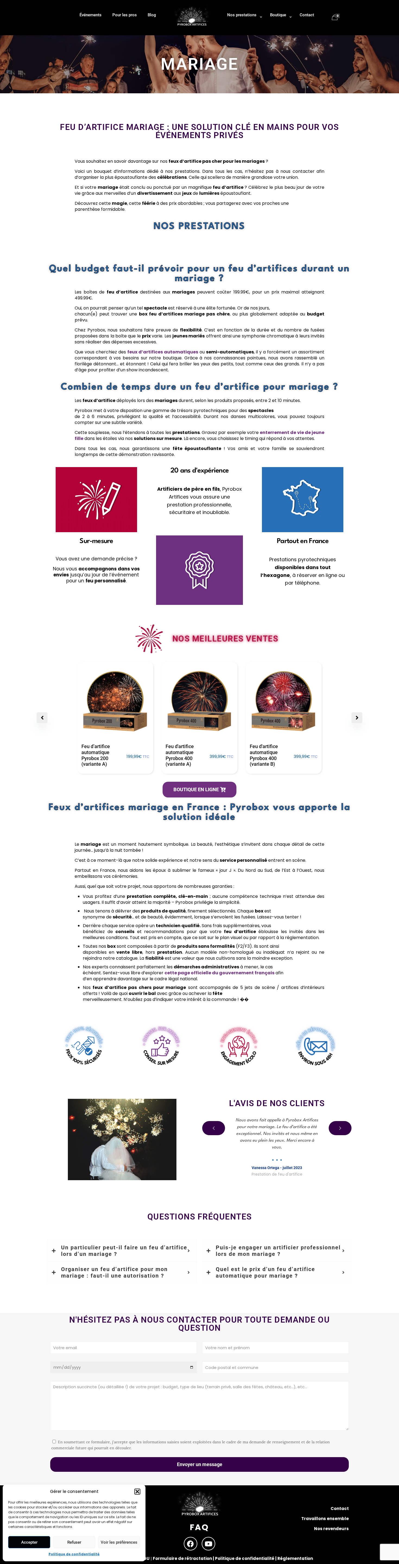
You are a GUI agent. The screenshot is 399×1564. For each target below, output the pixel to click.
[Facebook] (190, 1543)
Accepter (29, 1542)
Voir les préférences (119, 1542)
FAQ (199, 1527)
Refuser (74, 1542)
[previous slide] (213, 1128)
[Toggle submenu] (243, 32)
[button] (137, 1491)
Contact (340, 1508)
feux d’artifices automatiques (162, 352)
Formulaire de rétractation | (184, 1558)
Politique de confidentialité (74, 1554)
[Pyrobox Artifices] (191, 26)
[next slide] (340, 1128)
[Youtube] (208, 1543)
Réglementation (295, 1558)
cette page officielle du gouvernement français (219, 973)
